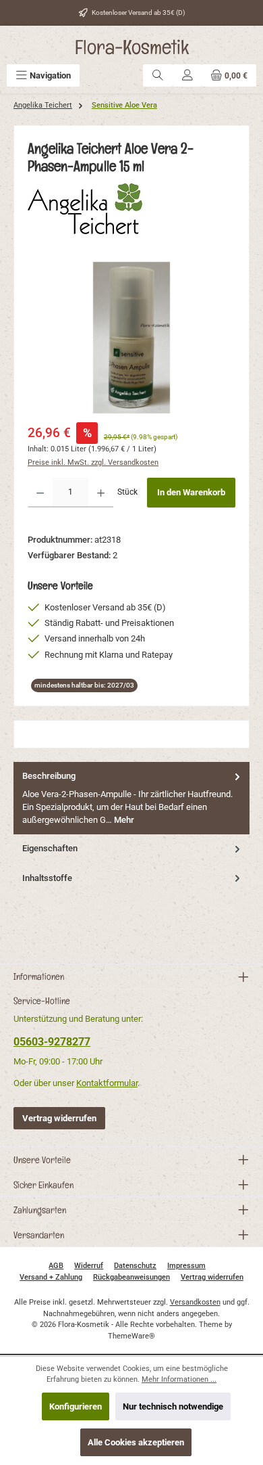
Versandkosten (195, 1302)
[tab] (131, 798)
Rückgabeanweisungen (131, 1277)
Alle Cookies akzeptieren (136, 1442)
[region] (131, 337)
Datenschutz (135, 1265)
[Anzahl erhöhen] (100, 493)
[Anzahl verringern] (40, 493)
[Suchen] (158, 75)
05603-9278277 (51, 1041)
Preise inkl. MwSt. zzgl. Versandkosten (93, 462)
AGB (56, 1265)
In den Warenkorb (191, 492)
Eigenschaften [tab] (50, 848)
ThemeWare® (131, 1336)
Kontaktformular (107, 1083)
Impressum (186, 1265)
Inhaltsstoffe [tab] (47, 878)
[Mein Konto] (187, 75)
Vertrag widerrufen (59, 1118)
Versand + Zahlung (51, 1277)
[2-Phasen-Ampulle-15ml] (131, 337)
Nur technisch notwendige (173, 1406)
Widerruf (88, 1265)
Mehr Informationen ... (179, 1379)
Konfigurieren (75, 1406)
